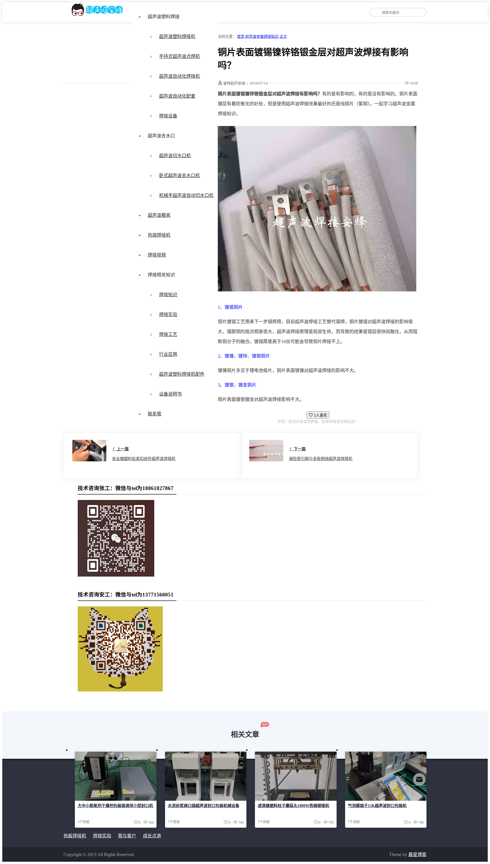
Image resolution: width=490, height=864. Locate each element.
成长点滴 (152, 835)
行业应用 (168, 354)
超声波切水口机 (175, 155)
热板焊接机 (75, 835)
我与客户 (127, 835)
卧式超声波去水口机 (179, 175)
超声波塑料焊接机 (177, 36)
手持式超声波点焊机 (179, 56)
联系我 (154, 413)
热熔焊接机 (159, 235)
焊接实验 (168, 314)
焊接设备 (168, 115)
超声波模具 (159, 215)
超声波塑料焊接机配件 (181, 374)
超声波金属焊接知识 (261, 36)
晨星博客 (417, 854)
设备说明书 (170, 394)
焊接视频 (157, 255)
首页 (240, 36)
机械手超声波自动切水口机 (186, 195)
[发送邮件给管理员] (419, 783)
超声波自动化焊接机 (179, 76)
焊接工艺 (168, 334)
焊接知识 (168, 294)
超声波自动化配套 (177, 96)
